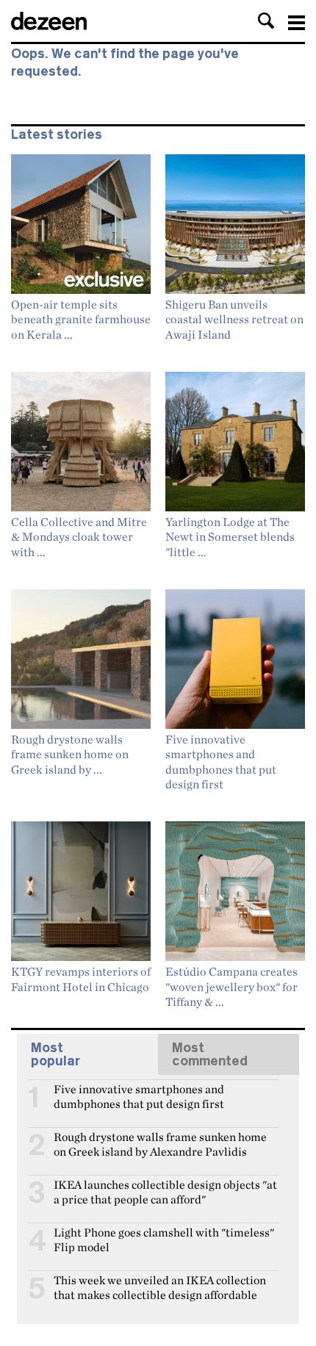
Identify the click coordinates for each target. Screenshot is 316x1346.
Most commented (210, 1054)
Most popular (55, 1054)
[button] (266, 20)
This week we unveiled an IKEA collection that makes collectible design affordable (160, 1286)
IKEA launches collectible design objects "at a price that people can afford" (165, 1191)
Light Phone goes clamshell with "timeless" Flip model (164, 1239)
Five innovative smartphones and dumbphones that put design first (139, 1095)
